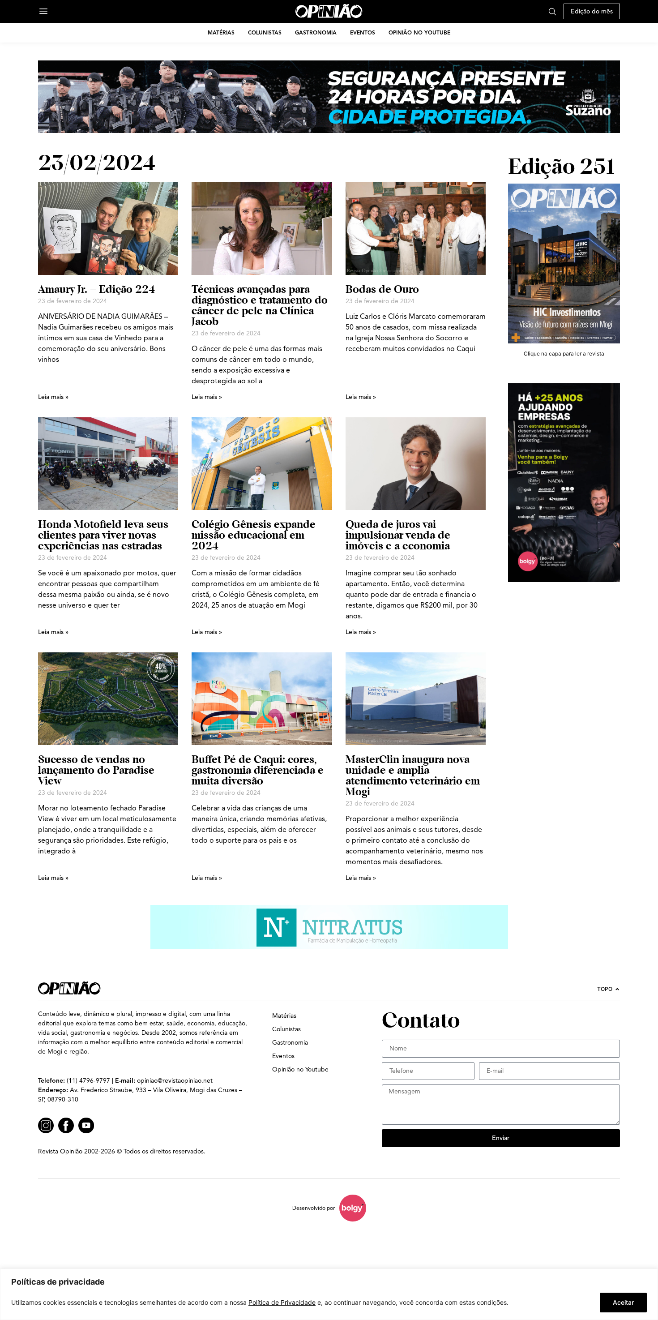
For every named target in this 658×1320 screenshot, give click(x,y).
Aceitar (623, 1302)
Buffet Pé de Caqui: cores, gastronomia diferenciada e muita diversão (258, 770)
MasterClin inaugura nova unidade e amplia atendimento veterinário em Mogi (413, 775)
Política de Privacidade (282, 1302)
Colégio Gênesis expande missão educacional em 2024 (254, 535)
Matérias (221, 32)
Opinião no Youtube (419, 32)
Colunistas (265, 32)
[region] (329, 1294)
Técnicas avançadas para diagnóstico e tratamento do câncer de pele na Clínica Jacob (260, 305)
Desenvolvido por (313, 1207)
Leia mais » (53, 397)
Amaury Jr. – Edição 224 (96, 289)
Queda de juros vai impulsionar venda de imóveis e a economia (398, 535)
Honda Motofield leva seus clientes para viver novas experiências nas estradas (103, 535)
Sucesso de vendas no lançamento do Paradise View (96, 770)
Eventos (362, 32)
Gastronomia (316, 32)
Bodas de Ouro (382, 289)
